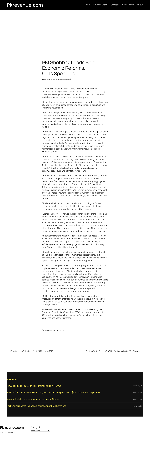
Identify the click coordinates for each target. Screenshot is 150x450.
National (68, 79)
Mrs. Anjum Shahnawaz (56, 79)
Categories (36, 427)
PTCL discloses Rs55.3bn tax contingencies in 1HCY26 (34, 386)
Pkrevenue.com (25, 4)
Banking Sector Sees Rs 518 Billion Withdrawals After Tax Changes (113, 351)
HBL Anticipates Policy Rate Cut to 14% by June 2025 (31, 351)
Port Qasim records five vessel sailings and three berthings (36, 406)
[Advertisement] (75, 31)
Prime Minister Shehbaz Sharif (52, 330)
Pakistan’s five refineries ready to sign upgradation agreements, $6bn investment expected (53, 392)
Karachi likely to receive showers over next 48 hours (33, 399)
